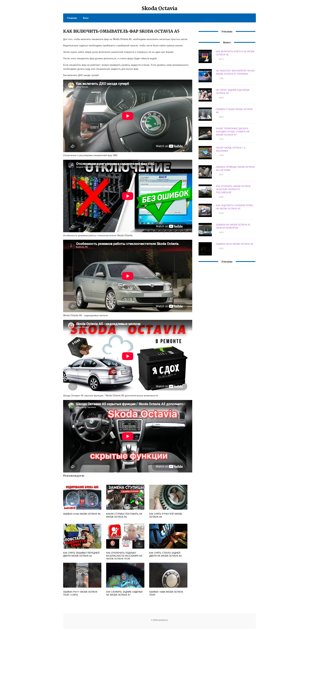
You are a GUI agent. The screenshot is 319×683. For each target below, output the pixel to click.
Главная (72, 17)
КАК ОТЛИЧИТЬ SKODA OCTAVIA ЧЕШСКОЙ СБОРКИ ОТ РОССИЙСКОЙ (233, 189)
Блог (86, 17)
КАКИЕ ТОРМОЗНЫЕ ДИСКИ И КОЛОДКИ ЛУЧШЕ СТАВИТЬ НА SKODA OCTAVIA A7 (232, 131)
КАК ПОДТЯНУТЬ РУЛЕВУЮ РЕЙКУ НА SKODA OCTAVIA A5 (234, 207)
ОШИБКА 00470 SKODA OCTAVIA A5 (234, 243)
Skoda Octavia (159, 8)
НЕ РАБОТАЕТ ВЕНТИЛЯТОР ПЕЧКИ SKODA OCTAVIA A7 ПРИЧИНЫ (235, 72)
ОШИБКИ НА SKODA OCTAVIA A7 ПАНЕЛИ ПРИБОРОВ (233, 226)
